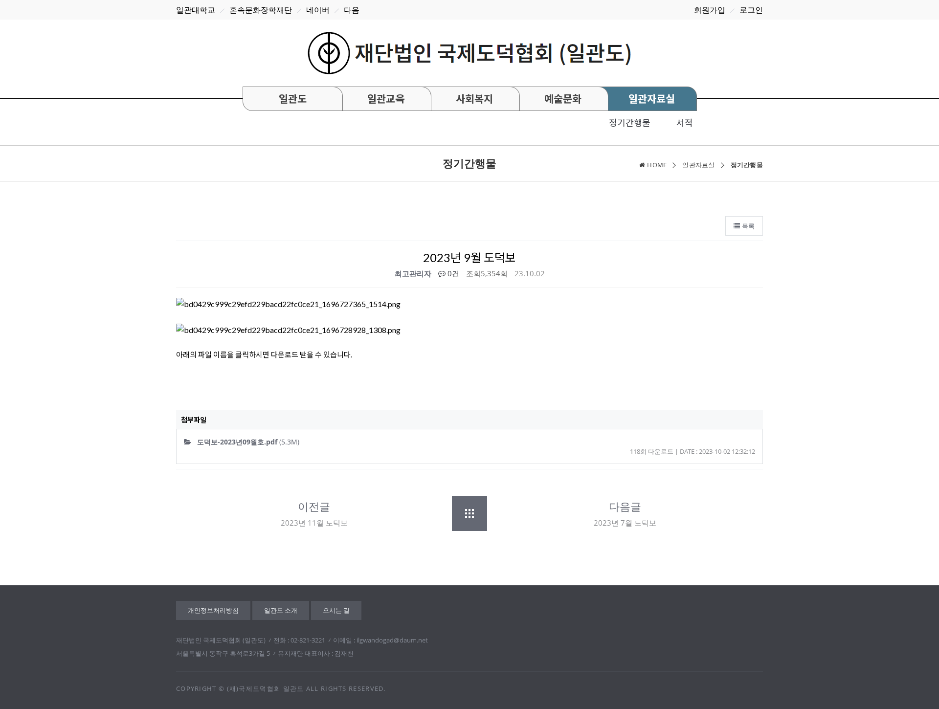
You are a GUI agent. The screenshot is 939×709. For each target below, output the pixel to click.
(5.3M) (248, 441)
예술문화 (562, 98)
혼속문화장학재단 (260, 9)
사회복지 (474, 98)
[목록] (469, 513)
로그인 (751, 9)
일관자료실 (651, 98)
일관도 (293, 98)
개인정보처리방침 (213, 610)
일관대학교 (195, 9)
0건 (452, 273)
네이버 (318, 9)
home (657, 164)
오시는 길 (336, 610)
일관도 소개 (280, 610)
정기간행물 (629, 122)
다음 (351, 9)
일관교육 (385, 98)
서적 (684, 122)
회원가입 (709, 9)
